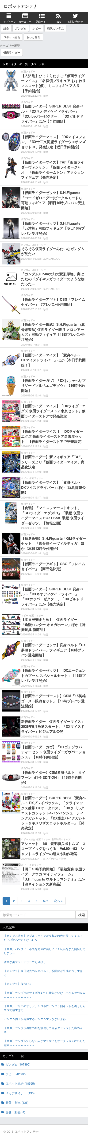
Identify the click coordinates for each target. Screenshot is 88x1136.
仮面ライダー (11, 52)
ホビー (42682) (15, 1074)
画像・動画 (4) (15, 1112)
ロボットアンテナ (21, 6)
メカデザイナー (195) (19, 1093)
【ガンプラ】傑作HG (17, 984)
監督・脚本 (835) (16, 1102)
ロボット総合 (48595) (20, 1083)
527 (45, 900)
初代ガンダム (55, 28)
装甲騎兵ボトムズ (61, 839)
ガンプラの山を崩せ (54, 858)
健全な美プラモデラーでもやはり (25, 962)
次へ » (58, 900)
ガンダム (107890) (17, 1064)
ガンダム (20, 28)
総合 (6, 28)
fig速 (45, 95)
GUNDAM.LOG (52, 258)
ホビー (36, 28)
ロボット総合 (11, 37)
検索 (81, 914)
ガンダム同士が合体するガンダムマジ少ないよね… (36, 1019)
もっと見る (33, 37)
